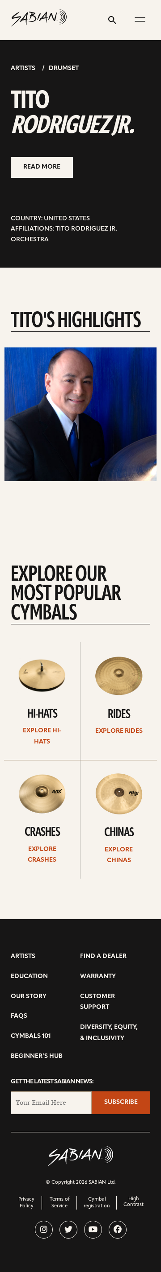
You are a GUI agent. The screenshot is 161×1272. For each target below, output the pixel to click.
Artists (23, 68)
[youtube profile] (93, 1230)
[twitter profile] (68, 1230)
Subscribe (121, 1102)
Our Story (29, 996)
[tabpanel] (80, 414)
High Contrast (133, 1202)
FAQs (19, 1016)
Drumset (64, 68)
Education (29, 976)
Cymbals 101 (31, 1036)
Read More (41, 167)
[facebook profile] (118, 1230)
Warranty (98, 976)
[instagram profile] (44, 1230)
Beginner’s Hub (37, 1056)
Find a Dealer (103, 956)
